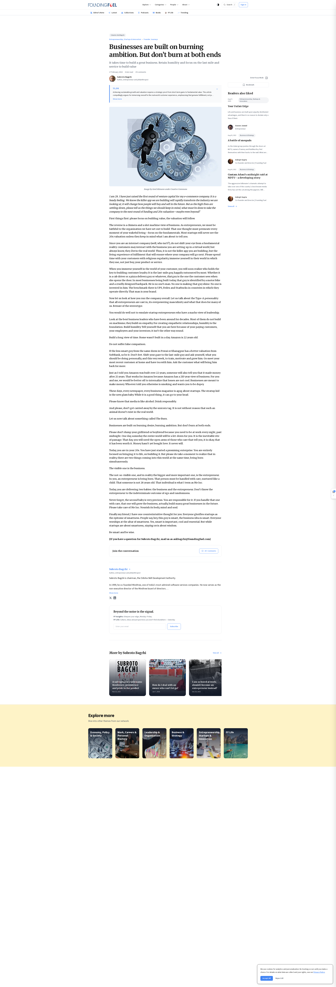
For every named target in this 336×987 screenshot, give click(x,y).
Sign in (243, 4)
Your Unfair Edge (238, 106)
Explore (146, 4)
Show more (117, 99)
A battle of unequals (239, 140)
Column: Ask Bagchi (117, 35)
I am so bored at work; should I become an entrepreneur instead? (204, 685)
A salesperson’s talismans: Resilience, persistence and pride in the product (127, 685)
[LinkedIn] (114, 598)
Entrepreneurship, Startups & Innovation (125, 39)
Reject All (279, 978)
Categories (159, 4)
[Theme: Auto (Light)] (218, 4)
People (173, 4)
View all (216, 653)
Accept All (266, 978)
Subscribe (174, 626)
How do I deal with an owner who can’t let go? (165, 686)
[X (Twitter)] (110, 598)
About (184, 4)
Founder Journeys (151, 39)
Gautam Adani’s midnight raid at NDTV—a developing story (248, 176)
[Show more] (217, 89)
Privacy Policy (319, 972)
